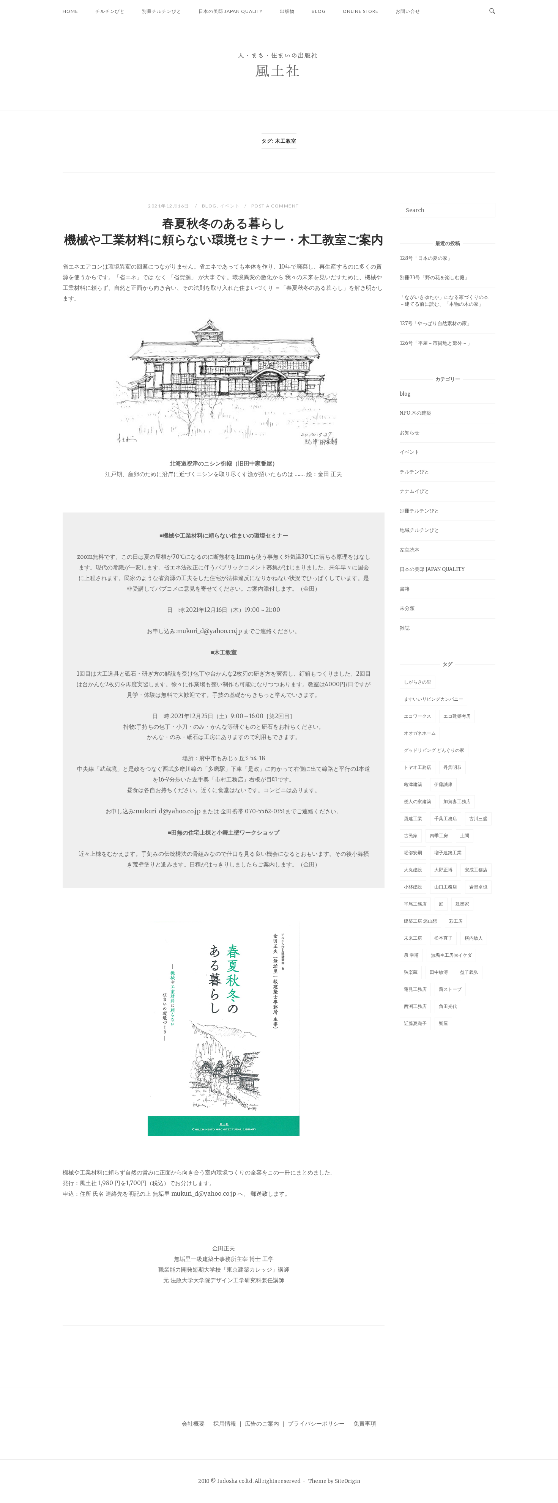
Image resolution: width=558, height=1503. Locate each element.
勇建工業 (413, 818)
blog (319, 11)
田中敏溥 (439, 972)
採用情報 (224, 1423)
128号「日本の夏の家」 (426, 258)
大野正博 (443, 870)
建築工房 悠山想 (420, 921)
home (70, 11)
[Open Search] (492, 11)
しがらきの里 (417, 682)
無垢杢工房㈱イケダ (451, 955)
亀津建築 (413, 784)
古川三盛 (478, 818)
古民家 (411, 835)
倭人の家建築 (417, 801)
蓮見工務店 (415, 989)
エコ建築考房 (457, 716)
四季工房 (439, 835)
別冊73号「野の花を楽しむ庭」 (435, 277)
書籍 (405, 589)
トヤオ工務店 (417, 767)
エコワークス (417, 716)
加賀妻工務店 (457, 801)
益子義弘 (469, 972)
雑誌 (405, 628)
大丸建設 (413, 870)
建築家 (462, 904)
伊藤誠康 (443, 784)
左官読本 (409, 550)
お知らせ (409, 432)
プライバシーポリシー (316, 1423)
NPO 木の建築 (415, 413)
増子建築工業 (448, 852)
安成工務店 (476, 870)
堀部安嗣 (413, 852)
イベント (230, 206)
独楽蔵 (411, 972)
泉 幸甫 (411, 955)
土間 (464, 835)
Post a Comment (275, 206)
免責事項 (364, 1423)
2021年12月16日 (169, 206)
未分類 (407, 608)
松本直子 (443, 938)
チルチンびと (110, 11)
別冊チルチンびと (161, 11)
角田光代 (448, 1006)
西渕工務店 (415, 1006)
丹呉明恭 (452, 767)
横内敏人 (474, 938)
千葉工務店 (445, 818)
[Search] (487, 206)
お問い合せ (408, 11)
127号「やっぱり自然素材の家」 (436, 323)
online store (360, 11)
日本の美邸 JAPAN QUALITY (231, 11)
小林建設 (413, 887)
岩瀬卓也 (478, 887)
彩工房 (456, 921)
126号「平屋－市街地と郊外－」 (436, 343)
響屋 (443, 1023)
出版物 (287, 11)
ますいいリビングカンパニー (433, 699)
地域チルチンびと (419, 530)
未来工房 (413, 938)
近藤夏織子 (415, 1023)
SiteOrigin (347, 1481)
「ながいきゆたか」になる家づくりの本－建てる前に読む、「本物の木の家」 (444, 300)
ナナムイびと (414, 491)
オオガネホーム (420, 733)
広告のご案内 (262, 1423)
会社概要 (193, 1423)
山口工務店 (445, 887)
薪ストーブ (450, 989)
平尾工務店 (415, 904)
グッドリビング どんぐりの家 (434, 750)
